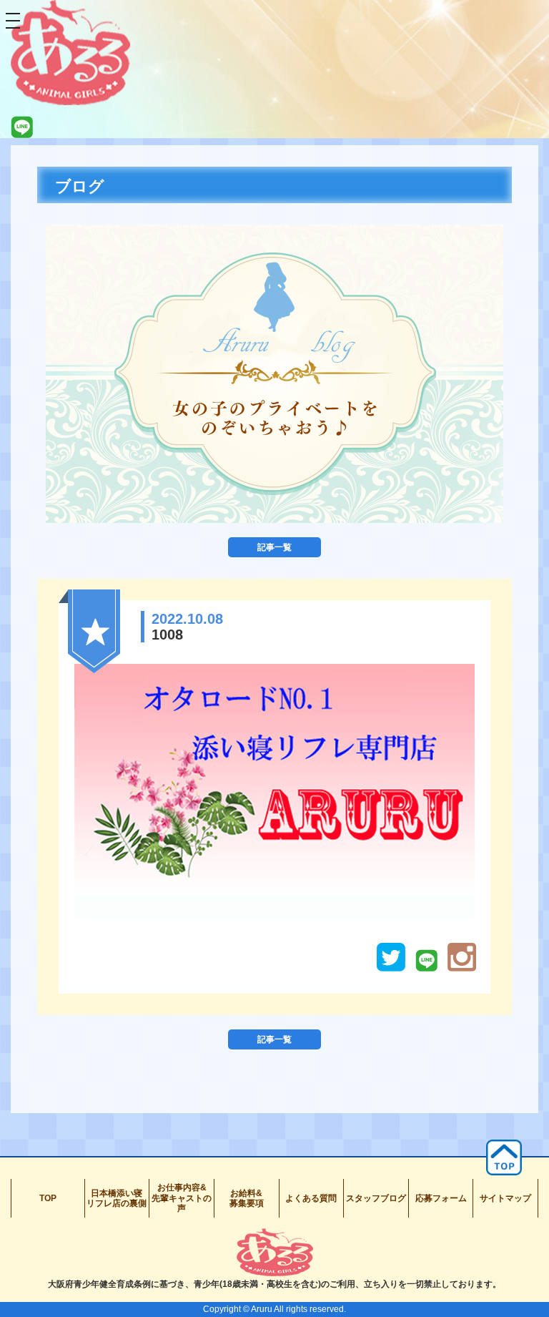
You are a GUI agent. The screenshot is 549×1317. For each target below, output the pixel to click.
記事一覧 (274, 547)
